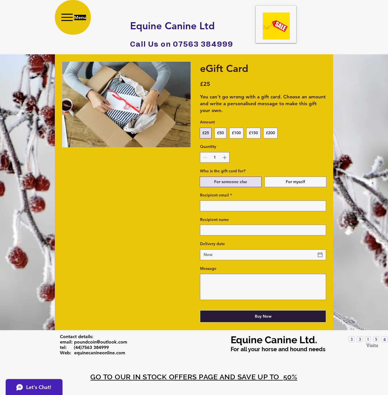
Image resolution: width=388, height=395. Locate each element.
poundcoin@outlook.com (100, 342)
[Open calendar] (320, 254)
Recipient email (216, 195)
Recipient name (214, 219)
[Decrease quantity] (204, 157)
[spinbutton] (215, 157)
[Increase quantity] (225, 157)
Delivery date (212, 243)
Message (208, 268)
